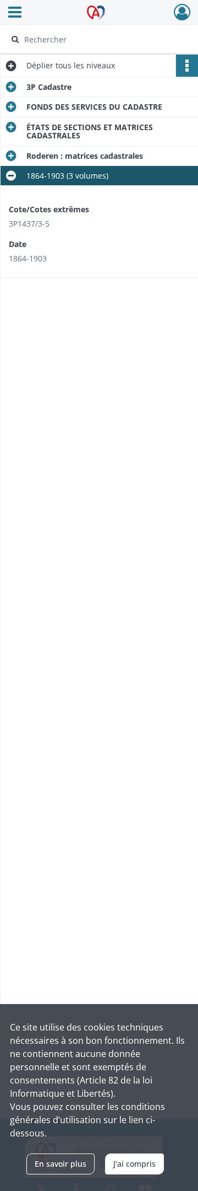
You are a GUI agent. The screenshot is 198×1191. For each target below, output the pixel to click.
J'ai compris (134, 1163)
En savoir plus (60, 1163)
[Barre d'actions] (187, 66)
